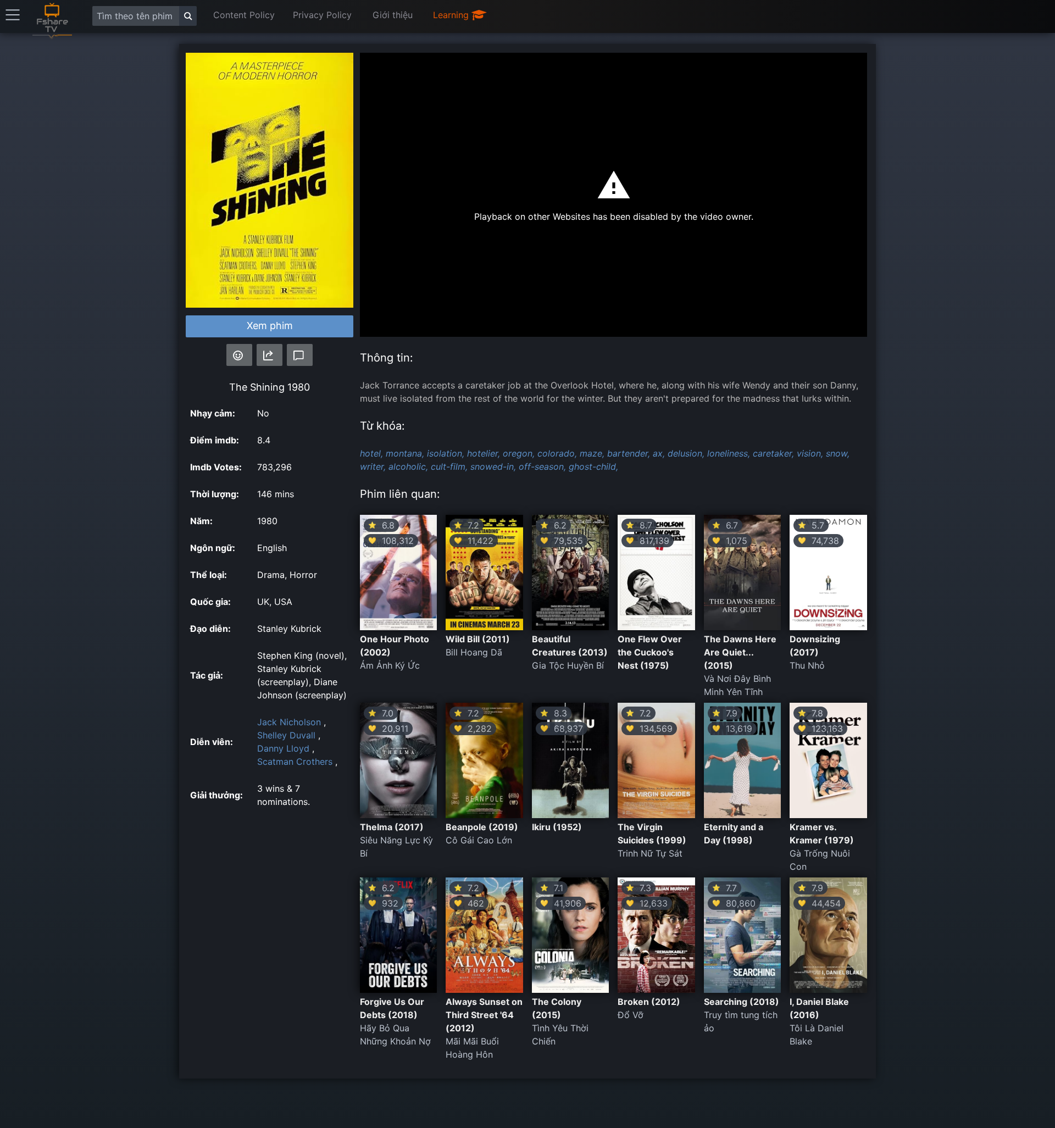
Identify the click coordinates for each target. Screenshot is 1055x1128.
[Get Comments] (300, 355)
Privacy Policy (322, 14)
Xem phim (270, 325)
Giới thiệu (393, 14)
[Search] (188, 16)
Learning (452, 14)
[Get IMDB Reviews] (239, 355)
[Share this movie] (269, 355)
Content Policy (244, 14)
